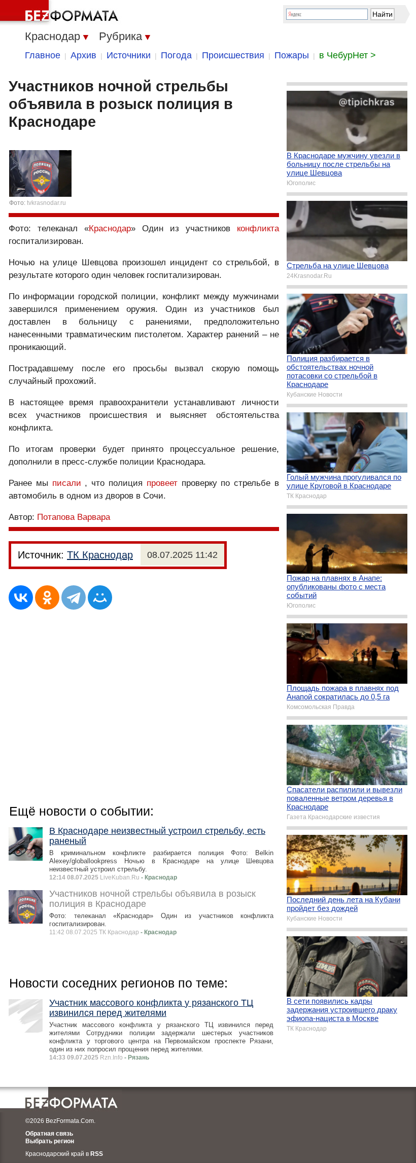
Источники (129, 55)
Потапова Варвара (73, 517)
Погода (176, 55)
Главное (42, 55)
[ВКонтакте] (21, 597)
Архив (83, 55)
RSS (96, 1153)
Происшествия (233, 55)
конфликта (258, 228)
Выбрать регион (49, 1141)
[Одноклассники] (47, 597)
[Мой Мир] (100, 597)
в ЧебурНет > (347, 55)
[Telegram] (73, 597)
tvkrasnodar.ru (46, 202)
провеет (162, 483)
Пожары (291, 55)
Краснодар (110, 228)
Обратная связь (49, 1133)
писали (66, 483)
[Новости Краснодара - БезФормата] (61, 12)
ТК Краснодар (100, 554)
